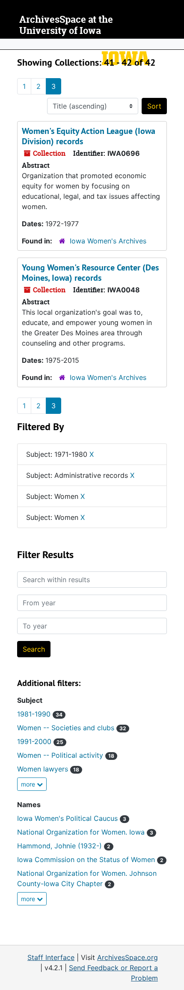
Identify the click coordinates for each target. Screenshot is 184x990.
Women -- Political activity (65, 755)
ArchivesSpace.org (127, 957)
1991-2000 (40, 741)
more (29, 784)
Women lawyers (48, 769)
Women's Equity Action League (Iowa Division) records (88, 136)
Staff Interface (50, 957)
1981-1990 (39, 714)
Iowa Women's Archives (108, 241)
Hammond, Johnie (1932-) (63, 845)
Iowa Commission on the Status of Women (90, 859)
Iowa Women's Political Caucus (71, 818)
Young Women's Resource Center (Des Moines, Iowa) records (90, 272)
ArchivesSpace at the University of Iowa (66, 25)
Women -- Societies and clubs (71, 727)
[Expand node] (175, 44)
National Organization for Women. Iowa (85, 832)
